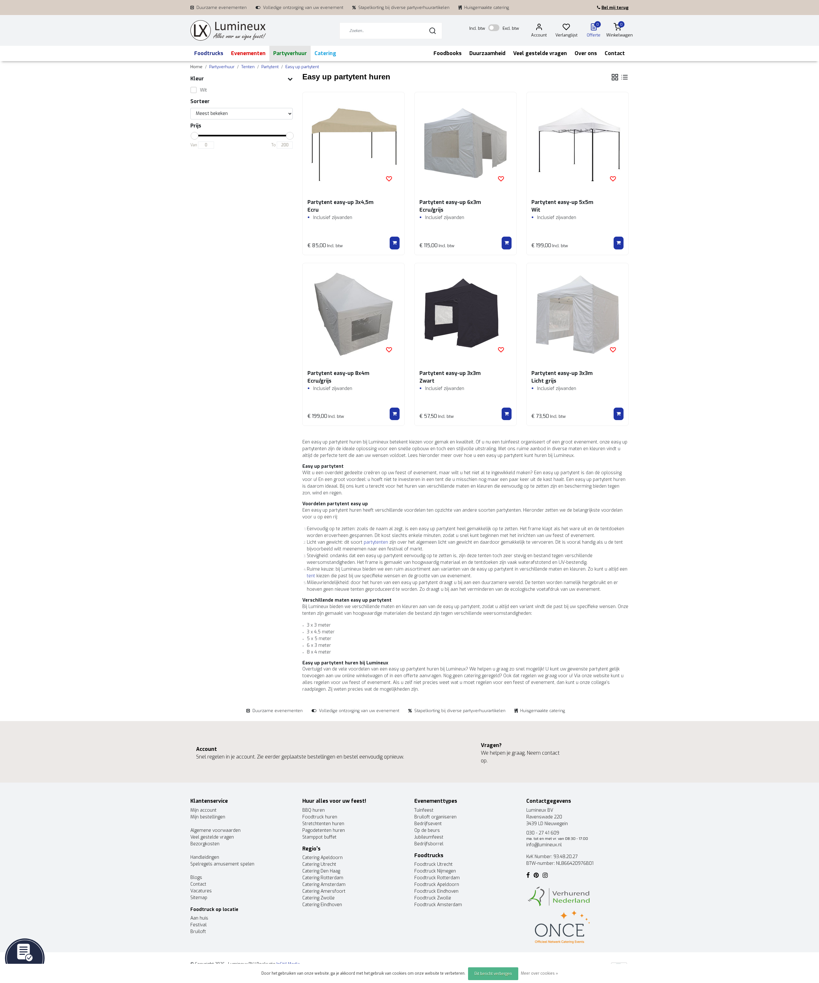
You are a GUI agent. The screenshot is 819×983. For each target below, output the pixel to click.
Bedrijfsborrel (428, 844)
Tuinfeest (423, 810)
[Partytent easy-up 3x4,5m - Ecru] (353, 143)
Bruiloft (198, 932)
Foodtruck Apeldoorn (436, 884)
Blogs (196, 877)
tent (311, 576)
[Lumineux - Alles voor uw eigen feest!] (228, 30)
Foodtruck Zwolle (432, 898)
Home (196, 66)
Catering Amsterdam (324, 884)
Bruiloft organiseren (435, 817)
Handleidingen (204, 857)
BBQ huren (313, 810)
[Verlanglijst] (566, 28)
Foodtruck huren (319, 817)
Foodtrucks (208, 53)
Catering (325, 53)
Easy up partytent (302, 66)
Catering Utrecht (319, 864)
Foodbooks (447, 53)
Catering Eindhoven (322, 905)
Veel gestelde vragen (540, 53)
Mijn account (203, 810)
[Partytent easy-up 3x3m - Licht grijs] (577, 314)
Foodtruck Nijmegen (435, 871)
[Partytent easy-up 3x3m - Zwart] (465, 314)
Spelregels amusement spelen (222, 864)
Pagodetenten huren (323, 830)
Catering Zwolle (318, 898)
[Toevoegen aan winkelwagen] (395, 243)
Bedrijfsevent (428, 824)
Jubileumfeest (428, 837)
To (273, 145)
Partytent (270, 66)
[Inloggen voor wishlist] (389, 178)
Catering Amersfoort (324, 891)
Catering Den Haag (321, 871)
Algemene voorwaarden (215, 830)
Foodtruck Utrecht (433, 864)
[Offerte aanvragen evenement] (25, 958)
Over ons (586, 53)
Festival (198, 925)
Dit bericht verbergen (493, 973)
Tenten (248, 66)
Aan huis (199, 918)
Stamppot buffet (319, 837)
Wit (203, 90)
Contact (615, 53)
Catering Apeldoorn (322, 858)
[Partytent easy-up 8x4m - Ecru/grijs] (353, 314)
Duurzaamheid (487, 53)
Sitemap (198, 898)
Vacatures (201, 891)
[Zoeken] (432, 31)
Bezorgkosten (204, 844)
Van (193, 145)
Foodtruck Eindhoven (436, 891)
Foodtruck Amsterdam (438, 905)
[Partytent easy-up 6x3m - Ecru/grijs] (465, 143)
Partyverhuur (290, 53)
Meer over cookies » (539, 973)
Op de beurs (427, 830)
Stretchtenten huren (323, 824)
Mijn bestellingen (207, 817)
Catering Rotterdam (322, 878)
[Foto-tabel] (615, 77)
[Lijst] (624, 77)
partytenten (376, 542)
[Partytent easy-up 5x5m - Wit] (577, 143)
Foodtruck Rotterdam (437, 878)
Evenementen (248, 53)
